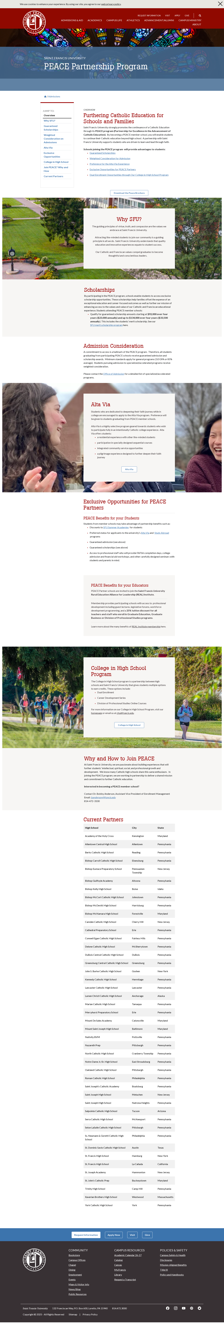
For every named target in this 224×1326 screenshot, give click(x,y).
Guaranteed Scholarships (103, 152)
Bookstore (74, 1255)
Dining (72, 1269)
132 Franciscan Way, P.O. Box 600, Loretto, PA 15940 (80, 1308)
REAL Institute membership (146, 626)
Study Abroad (162, 532)
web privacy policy (111, 4)
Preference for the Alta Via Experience (110, 163)
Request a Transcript (125, 1279)
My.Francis (120, 1269)
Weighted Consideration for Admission (110, 158)
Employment (75, 1274)
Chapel (72, 1264)
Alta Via (145, 532)
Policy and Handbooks (172, 1274)
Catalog (118, 1260)
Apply (177, 15)
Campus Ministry (190, 20)
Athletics (133, 20)
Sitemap (73, 1314)
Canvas (118, 1264)
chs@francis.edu (125, 713)
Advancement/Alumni (159, 20)
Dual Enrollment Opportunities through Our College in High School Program (129, 174)
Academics (95, 20)
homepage (96, 713)
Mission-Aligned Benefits (173, 1264)
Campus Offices (77, 1260)
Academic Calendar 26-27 (128, 1255)
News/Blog (75, 1289)
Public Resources (78, 1294)
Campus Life (114, 20)
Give (187, 15)
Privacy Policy (90, 1314)
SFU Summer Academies (116, 527)
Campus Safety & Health (172, 1255)
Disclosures (166, 1260)
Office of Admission (113, 373)
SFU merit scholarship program (106, 325)
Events (72, 1279)
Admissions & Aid (72, 20)
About (196, 24)
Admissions (54, 96)
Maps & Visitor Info (79, 1284)
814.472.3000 (119, 1308)
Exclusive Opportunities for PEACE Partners (113, 169)
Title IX (164, 1269)
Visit (167, 15)
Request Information (149, 15)
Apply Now (114, 1234)
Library (118, 1274)
